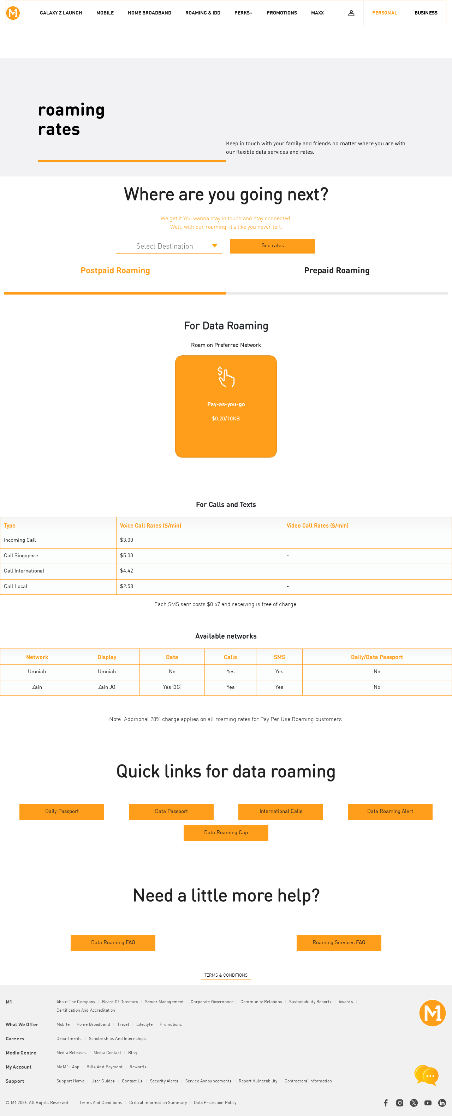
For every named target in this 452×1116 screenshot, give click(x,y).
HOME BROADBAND (149, 13)
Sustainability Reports (310, 1002)
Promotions (171, 1025)
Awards (346, 1002)
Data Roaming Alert (390, 811)
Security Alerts (164, 1081)
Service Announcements (208, 1081)
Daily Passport (62, 811)
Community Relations (261, 1002)
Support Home (70, 1081)
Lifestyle (144, 1025)
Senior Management (164, 1002)
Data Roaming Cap (226, 833)
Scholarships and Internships (117, 1039)
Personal (384, 13)
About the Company (75, 1002)
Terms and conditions (100, 1103)
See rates (273, 246)
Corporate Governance (212, 1002)
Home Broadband (93, 1025)
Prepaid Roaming (337, 269)
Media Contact (107, 1053)
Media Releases (71, 1053)
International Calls (281, 811)
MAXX (317, 13)
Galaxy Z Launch (61, 13)
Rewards (138, 1067)
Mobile (63, 1025)
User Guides (103, 1081)
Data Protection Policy (215, 1103)
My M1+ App (67, 1067)
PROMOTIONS (282, 13)
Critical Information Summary (158, 1103)
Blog (132, 1053)
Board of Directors (120, 1002)
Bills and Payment (104, 1067)
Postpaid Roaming (115, 269)
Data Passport (171, 811)
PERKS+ (243, 13)
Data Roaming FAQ (113, 943)
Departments (69, 1039)
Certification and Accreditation (85, 1011)
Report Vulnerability (258, 1081)
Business (426, 13)
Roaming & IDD (202, 13)
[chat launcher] (426, 1075)
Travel (123, 1025)
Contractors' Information (308, 1081)
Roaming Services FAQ (339, 943)
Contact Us (132, 1081)
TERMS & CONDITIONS (226, 975)
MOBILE (105, 13)
